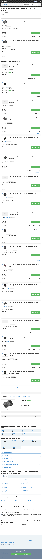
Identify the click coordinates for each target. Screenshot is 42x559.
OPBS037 (6, 181)
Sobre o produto (12, 396)
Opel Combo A (24, 483)
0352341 (13, 431)
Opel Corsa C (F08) (6, 482)
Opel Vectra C (5, 487)
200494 (11, 250)
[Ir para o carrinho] (40, 1)
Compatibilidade (19, 396)
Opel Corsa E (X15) (25, 479)
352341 (23, 431)
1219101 (7, 161)
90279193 (3, 431)
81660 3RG (16, 500)
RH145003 (7, 341)
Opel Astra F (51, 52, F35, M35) (27, 487)
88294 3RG (16, 502)
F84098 (3, 448)
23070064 (6, 306)
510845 (5, 87)
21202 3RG (3, 498)
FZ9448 (8, 288)
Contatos (30, 540)
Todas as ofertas (5, 396)
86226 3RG (29, 498)
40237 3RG (29, 502)
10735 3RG (3, 502)
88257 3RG (29, 500)
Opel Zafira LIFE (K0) (25, 482)
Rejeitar (26, 554)
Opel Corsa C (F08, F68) (26, 484)
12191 (7, 69)
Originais (24, 396)
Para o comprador (18, 538)
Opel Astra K (5, 479)
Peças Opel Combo (25, 490)
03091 (5, 141)
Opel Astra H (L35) (6, 480)
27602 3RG (3, 503)
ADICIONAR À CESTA (35, 32)
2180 (5, 234)
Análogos (29, 396)
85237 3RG (3, 500)
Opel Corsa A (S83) (6, 486)
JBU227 (5, 122)
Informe (26, 423)
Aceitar (15, 554)
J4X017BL (8, 324)
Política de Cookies (23, 551)
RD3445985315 (7, 217)
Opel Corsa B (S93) (6, 484)
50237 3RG (16, 498)
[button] (35, 1)
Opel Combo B (5, 483)
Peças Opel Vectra (6, 491)
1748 (7, 197)
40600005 (23, 441)
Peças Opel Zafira (6, 490)
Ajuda (30, 538)
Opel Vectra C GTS (25, 486)
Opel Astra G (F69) (25, 480)
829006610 (6, 269)
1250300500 (8, 376)
